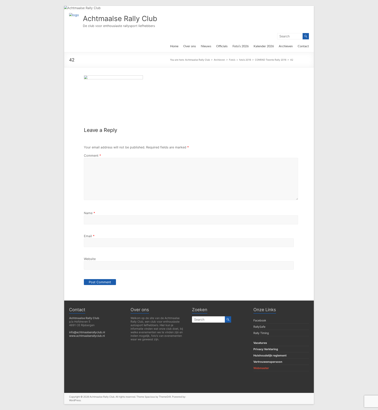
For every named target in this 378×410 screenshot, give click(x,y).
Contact (303, 46)
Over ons (189, 46)
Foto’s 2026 (241, 46)
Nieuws (206, 46)
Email (89, 236)
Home (174, 46)
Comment (92, 155)
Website (90, 259)
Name (89, 213)
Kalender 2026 (264, 46)
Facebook (259, 320)
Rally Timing (261, 333)
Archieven (286, 46)
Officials (222, 46)
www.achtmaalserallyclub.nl (87, 335)
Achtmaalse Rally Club (120, 18)
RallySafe (259, 326)
